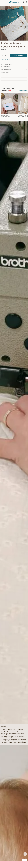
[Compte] (23, 2)
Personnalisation (5, 72)
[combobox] (24, 860)
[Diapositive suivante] (25, 105)
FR (25, 859)
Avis (2, 78)
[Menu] (1, 2)
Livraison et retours (5, 75)
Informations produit (6, 69)
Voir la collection (23, 90)
